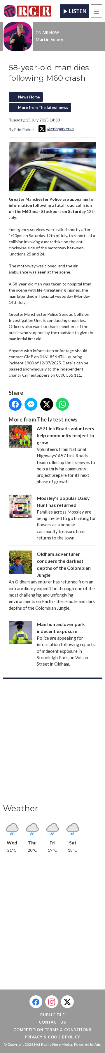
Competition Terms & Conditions (52, 1029)
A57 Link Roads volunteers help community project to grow (65, 435)
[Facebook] (35, 1001)
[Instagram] (51, 1001)
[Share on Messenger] (30, 404)
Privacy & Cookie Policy (52, 1037)
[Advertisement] (52, 743)
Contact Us (52, 1022)
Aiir (97, 1044)
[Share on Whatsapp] (62, 404)
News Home (29, 97)
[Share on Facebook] (15, 404)
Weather (20, 808)
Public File (52, 1015)
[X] (67, 1001)
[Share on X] (46, 404)
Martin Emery (49, 39)
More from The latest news (43, 107)
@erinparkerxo (60, 128)
